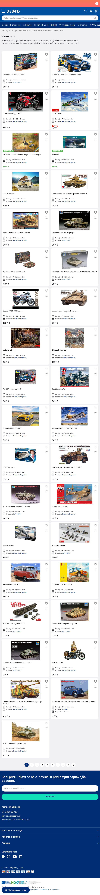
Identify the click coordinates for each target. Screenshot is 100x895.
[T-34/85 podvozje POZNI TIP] (25, 619)
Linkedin (20, 856)
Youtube (14, 856)
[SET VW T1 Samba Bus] (25, 580)
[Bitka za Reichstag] (74, 345)
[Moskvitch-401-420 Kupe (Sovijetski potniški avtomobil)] (74, 698)
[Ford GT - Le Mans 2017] (25, 385)
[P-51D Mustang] (74, 110)
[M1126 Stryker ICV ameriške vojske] (25, 502)
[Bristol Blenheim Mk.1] (74, 502)
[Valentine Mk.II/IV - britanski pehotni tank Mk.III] (74, 189)
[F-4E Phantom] (25, 541)
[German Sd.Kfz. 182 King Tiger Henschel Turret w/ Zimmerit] (74, 267)
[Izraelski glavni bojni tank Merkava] (74, 306)
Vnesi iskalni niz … (21, 18)
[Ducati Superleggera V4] (25, 110)
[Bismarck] (74, 150)
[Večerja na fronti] (25, 345)
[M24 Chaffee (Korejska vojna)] (25, 739)
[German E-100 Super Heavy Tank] (74, 619)
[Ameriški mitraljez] (74, 541)
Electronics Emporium (69, 82)
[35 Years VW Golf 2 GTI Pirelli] (25, 70)
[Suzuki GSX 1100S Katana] (25, 306)
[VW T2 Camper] (25, 189)
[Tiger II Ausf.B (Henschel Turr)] (25, 267)
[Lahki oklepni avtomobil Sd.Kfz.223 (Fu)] (74, 463)
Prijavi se (50, 796)
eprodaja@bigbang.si (11, 816)
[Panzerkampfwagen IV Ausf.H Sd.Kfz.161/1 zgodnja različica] (25, 698)
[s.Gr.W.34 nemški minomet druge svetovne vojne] (25, 150)
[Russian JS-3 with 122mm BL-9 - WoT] (25, 658)
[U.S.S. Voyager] (25, 463)
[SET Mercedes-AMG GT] (25, 424)
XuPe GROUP (17, 82)
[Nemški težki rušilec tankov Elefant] (25, 228)
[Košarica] (96, 11)
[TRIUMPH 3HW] (74, 658)
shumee (64, 709)
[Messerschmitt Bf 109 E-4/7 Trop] (74, 424)
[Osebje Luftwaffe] (74, 385)
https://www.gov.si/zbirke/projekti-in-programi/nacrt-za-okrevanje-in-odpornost (31, 889)
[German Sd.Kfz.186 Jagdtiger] (74, 228)
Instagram (8, 856)
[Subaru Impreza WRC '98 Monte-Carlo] (74, 70)
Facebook (3, 856)
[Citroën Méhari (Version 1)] (74, 580)
